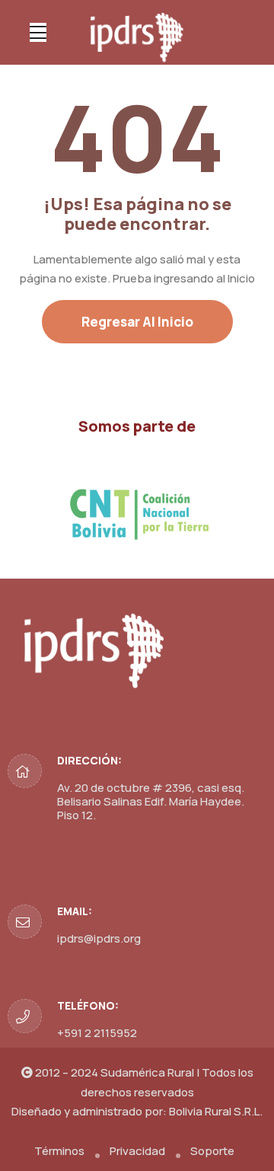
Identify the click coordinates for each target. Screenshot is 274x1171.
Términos (59, 1151)
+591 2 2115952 (97, 1033)
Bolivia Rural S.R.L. (216, 1111)
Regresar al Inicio (137, 321)
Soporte (212, 1151)
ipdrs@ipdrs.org (99, 938)
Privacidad (137, 1151)
